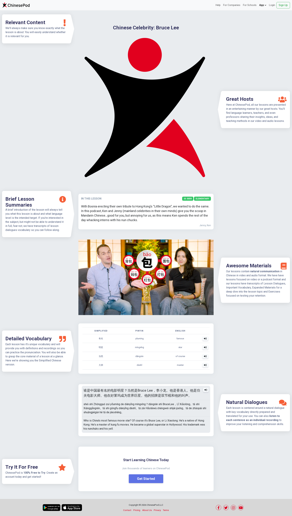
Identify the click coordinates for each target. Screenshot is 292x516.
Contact (127, 510)
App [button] (262, 5)
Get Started (146, 479)
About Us (147, 510)
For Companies (231, 5)
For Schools (250, 5)
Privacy (157, 510)
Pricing (136, 510)
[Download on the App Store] (72, 507)
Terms (166, 510)
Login (272, 5)
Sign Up (283, 5)
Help (218, 5)
